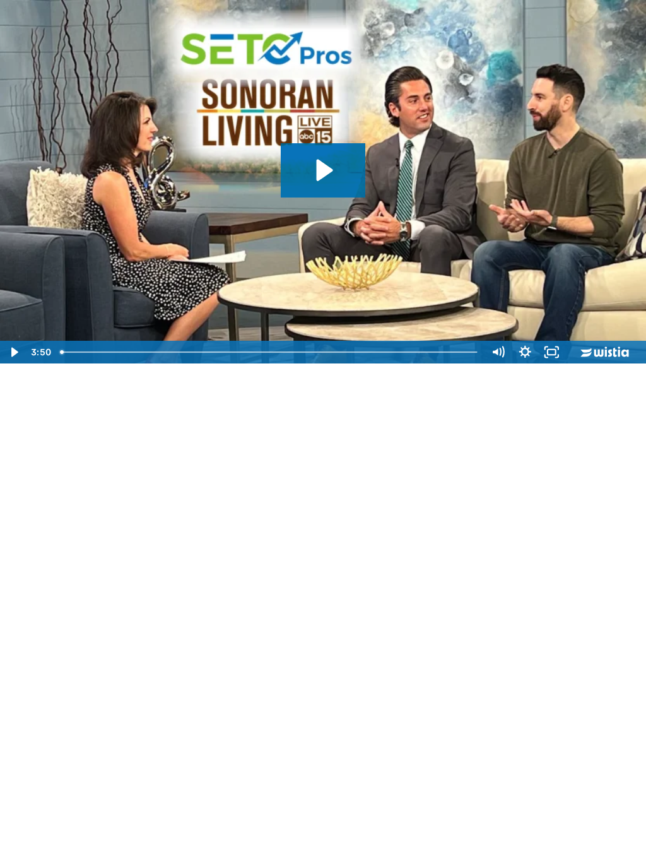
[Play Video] (13, 352)
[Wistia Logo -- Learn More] (605, 352)
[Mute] (498, 352)
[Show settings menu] (525, 352)
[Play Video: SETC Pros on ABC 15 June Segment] (323, 170)
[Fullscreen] (551, 352)
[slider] (270, 352)
